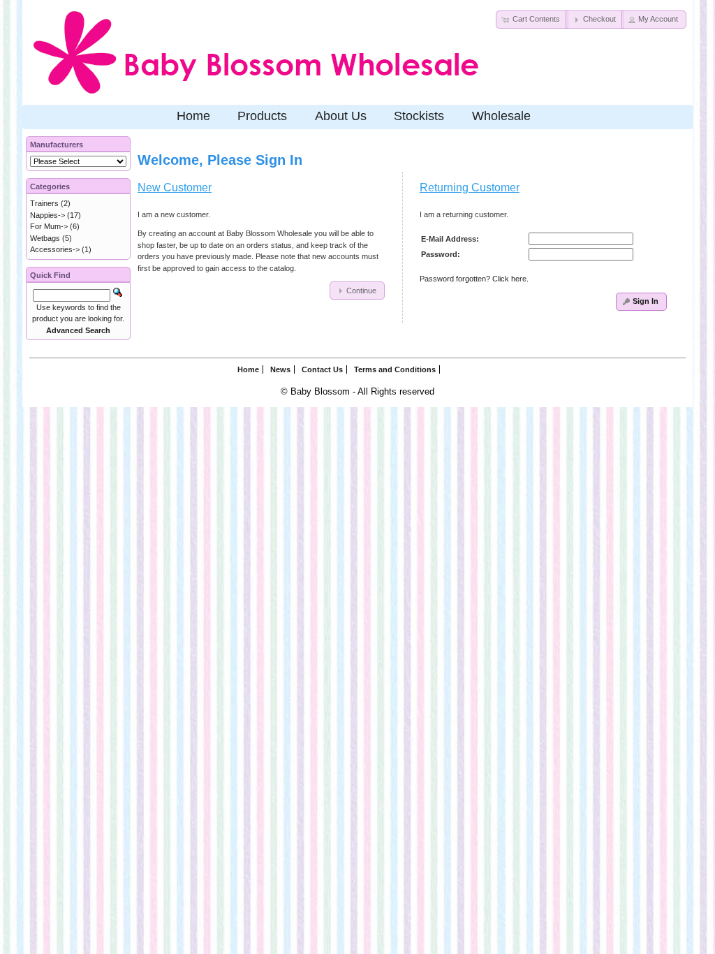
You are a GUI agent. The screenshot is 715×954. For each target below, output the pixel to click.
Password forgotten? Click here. (474, 278)
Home (193, 116)
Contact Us (322, 369)
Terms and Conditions (395, 369)
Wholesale (501, 116)
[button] (532, 19)
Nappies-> (47, 215)
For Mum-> (49, 226)
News (280, 369)
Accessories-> (55, 249)
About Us (341, 116)
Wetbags (45, 238)
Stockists (419, 116)
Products (262, 116)
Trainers (44, 203)
